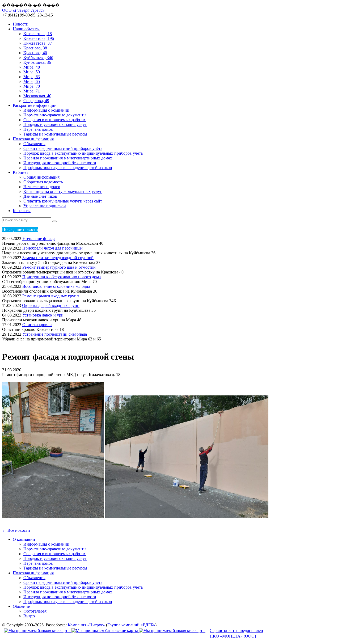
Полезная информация (33, 139)
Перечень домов (38, 129)
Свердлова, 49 (36, 100)
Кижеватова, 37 (37, 43)
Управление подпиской (44, 206)
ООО (23, 10)
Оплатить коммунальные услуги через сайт (62, 201)
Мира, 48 (31, 67)
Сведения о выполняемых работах (54, 119)
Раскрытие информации (35, 105)
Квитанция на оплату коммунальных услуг (62, 191)
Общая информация (41, 177)
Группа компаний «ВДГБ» (131, 625)
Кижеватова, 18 (37, 33)
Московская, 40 (37, 96)
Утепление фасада (38, 238)
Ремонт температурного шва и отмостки (59, 267)
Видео (29, 616)
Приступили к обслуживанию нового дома (61, 277)
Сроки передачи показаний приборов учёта (62, 148)
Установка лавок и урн (43, 315)
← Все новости (16, 530)
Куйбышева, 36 (37, 62)
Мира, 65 (31, 81)
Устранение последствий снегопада (54, 334)
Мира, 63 (31, 76)
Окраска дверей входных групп (50, 305)
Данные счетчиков (40, 196)
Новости (20, 24)
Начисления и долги (41, 186)
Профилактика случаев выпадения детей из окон (67, 167)
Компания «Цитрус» (86, 625)
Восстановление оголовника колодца (56, 286)
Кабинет (20, 172)
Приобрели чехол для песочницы (52, 248)
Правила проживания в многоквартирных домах (67, 158)
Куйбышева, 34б (38, 57)
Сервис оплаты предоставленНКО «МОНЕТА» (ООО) (236, 633)
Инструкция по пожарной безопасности (59, 163)
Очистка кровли (37, 324)
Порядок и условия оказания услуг (55, 124)
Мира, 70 (31, 86)
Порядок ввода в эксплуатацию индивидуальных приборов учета (83, 153)
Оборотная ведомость (43, 182)
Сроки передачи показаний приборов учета (62, 582)
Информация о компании (46, 110)
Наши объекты (26, 29)
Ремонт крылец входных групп (50, 296)
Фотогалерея (35, 611)
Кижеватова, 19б (38, 38)
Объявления (34, 143)
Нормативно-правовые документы (54, 115)
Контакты (22, 210)
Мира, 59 (31, 72)
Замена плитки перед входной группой (58, 257)
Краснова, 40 (35, 52)
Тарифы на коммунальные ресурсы (55, 134)
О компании (24, 539)
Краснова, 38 (35, 48)
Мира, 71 (31, 91)
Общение (21, 606)
